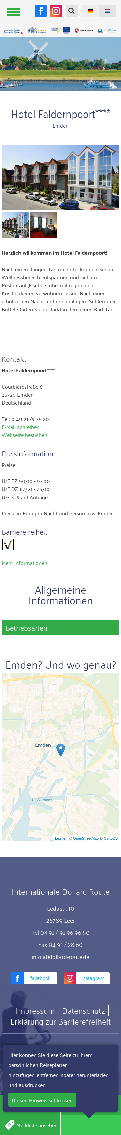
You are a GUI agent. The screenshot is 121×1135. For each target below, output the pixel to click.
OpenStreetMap (86, 838)
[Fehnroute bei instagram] (56, 11)
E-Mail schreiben (21, 426)
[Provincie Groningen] (37, 30)
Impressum (35, 1010)
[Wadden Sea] (107, 31)
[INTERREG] (60, 30)
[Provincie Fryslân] (13, 31)
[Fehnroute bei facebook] (41, 11)
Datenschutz (83, 1010)
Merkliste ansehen (37, 1125)
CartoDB (111, 838)
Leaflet (60, 838)
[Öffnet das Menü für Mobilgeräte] (13, 11)
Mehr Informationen (24, 563)
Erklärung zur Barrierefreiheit (60, 1021)
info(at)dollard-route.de (60, 956)
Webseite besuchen (24, 434)
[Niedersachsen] (84, 30)
